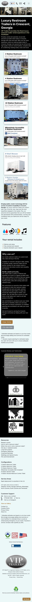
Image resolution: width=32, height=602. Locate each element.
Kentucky (18, 501)
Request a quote (5, 457)
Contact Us (4, 520)
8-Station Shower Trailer (8, 486)
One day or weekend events (9, 462)
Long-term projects (6, 464)
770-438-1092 (7, 327)
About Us (3, 526)
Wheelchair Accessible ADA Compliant (12, 484)
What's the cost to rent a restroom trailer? (13, 460)
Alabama (3, 501)
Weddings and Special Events (9, 469)
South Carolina (14, 502)
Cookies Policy (5, 522)
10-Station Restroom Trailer (9, 482)
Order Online (6, 322)
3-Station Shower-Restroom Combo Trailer (13, 487)
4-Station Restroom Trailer (8, 480)
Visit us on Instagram (9, 514)
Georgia (13, 501)
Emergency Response (7, 465)
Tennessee (24, 502)
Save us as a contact (9, 510)
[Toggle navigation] (29, 3)
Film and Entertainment (7, 471)
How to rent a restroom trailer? (10, 458)
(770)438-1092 (7, 512)
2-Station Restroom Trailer (8, 479)
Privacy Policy (5, 524)
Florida (9, 501)
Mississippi (25, 501)
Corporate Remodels (7, 467)
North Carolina (5, 502)
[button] (2, 11)
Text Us (18, 512)
